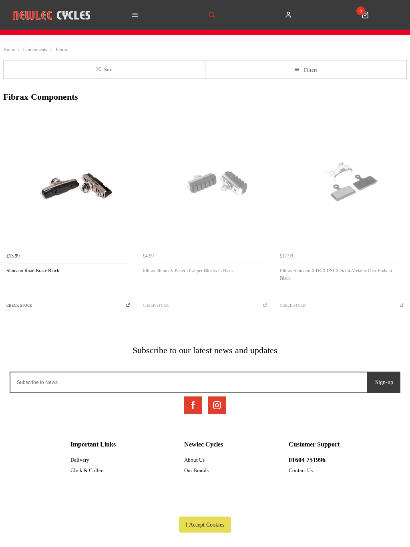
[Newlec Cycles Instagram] (217, 405)
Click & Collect (87, 470)
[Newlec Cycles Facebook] (193, 405)
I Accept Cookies (205, 524)
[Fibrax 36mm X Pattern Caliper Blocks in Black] (205, 187)
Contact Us (301, 470)
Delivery (79, 460)
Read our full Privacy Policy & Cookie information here (205, 506)
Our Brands (196, 470)
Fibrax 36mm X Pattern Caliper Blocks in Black (188, 271)
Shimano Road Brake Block (32, 271)
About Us (194, 460)
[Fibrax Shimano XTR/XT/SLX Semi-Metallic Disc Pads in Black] (342, 187)
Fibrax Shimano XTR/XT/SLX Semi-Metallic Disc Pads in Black (336, 274)
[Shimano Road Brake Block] (68, 187)
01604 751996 (307, 460)
